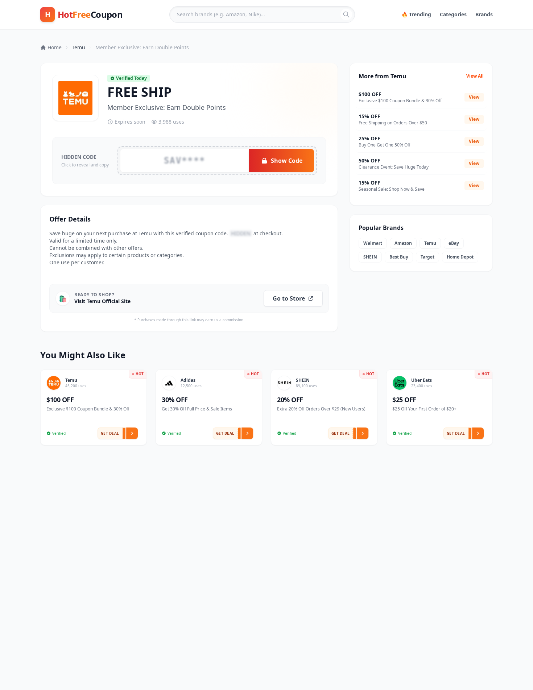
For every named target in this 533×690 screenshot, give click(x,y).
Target (427, 257)
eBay (454, 243)
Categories (453, 14)
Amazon (403, 243)
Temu (78, 47)
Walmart (372, 243)
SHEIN (370, 257)
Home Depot (460, 257)
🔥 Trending (416, 14)
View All (475, 76)
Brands (484, 14)
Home (54, 47)
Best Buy (398, 257)
